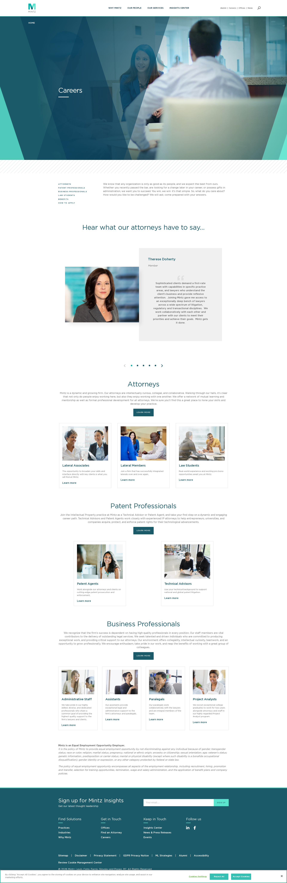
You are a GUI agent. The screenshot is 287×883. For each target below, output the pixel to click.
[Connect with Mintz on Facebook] (197, 829)
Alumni (223, 8)
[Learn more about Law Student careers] (202, 443)
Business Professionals (72, 191)
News (250, 8)
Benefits (63, 199)
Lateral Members (133, 465)
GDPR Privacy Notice (136, 855)
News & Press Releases (157, 832)
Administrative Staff (77, 699)
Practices (64, 828)
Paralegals (156, 699)
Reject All (219, 877)
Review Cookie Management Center (80, 862)
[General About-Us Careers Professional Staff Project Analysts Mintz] (209, 682)
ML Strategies (163, 855)
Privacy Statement (105, 855)
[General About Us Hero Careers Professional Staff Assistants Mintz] (121, 682)
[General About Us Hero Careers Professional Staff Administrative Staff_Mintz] (78, 682)
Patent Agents (87, 583)
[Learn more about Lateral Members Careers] (143, 443)
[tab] (131, 365)
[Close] (281, 876)
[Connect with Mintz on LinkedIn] (189, 829)
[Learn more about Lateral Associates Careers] (85, 443)
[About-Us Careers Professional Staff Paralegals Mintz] (165, 682)
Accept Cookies (241, 877)
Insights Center (179, 8)
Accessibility (201, 855)
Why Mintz (114, 8)
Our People (134, 8)
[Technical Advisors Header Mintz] (187, 561)
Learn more (144, 412)
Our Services (155, 8)
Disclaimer (81, 855)
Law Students (66, 195)
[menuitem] (114, 8)
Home (31, 23)
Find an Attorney (111, 832)
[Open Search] (259, 8)
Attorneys (64, 184)
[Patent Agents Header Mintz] (100, 561)
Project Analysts (205, 699)
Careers (232, 8)
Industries (64, 832)
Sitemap (63, 855)
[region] (143, 876)
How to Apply (66, 203)
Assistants (112, 699)
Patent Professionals (71, 188)
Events (148, 837)
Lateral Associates (75, 465)
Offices (242, 8)
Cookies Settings (198, 877)
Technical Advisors (178, 583)
